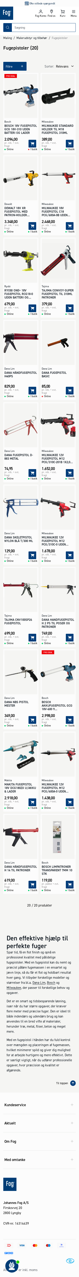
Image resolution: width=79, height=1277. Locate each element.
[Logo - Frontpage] (17, 13)
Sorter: (49, 66)
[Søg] (8, 27)
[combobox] (43, 27)
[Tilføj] (32, 143)
